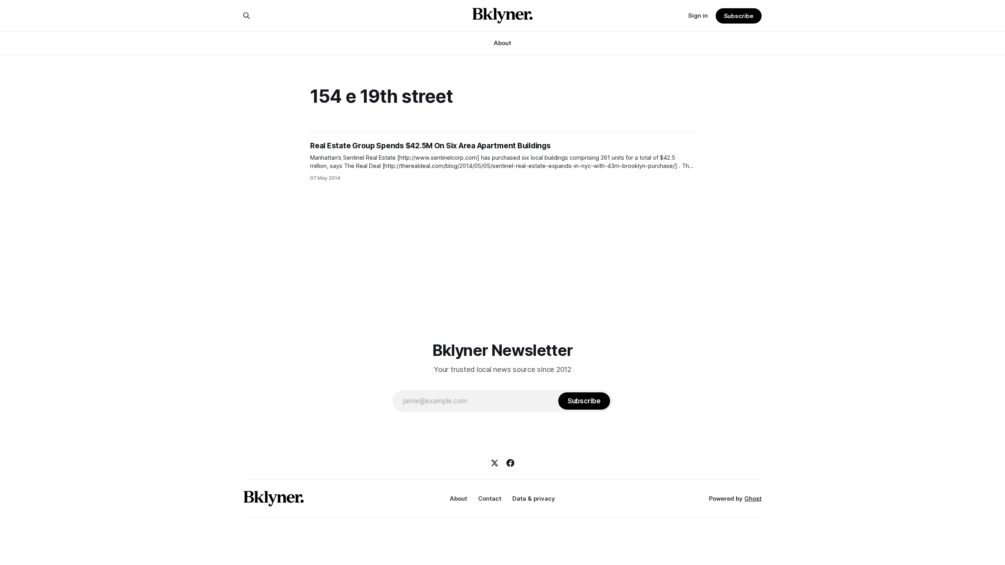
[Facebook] (510, 463)
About (502, 43)
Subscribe (738, 16)
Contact (489, 498)
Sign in (698, 15)
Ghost (753, 498)
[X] (495, 463)
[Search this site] (246, 15)
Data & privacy (533, 498)
